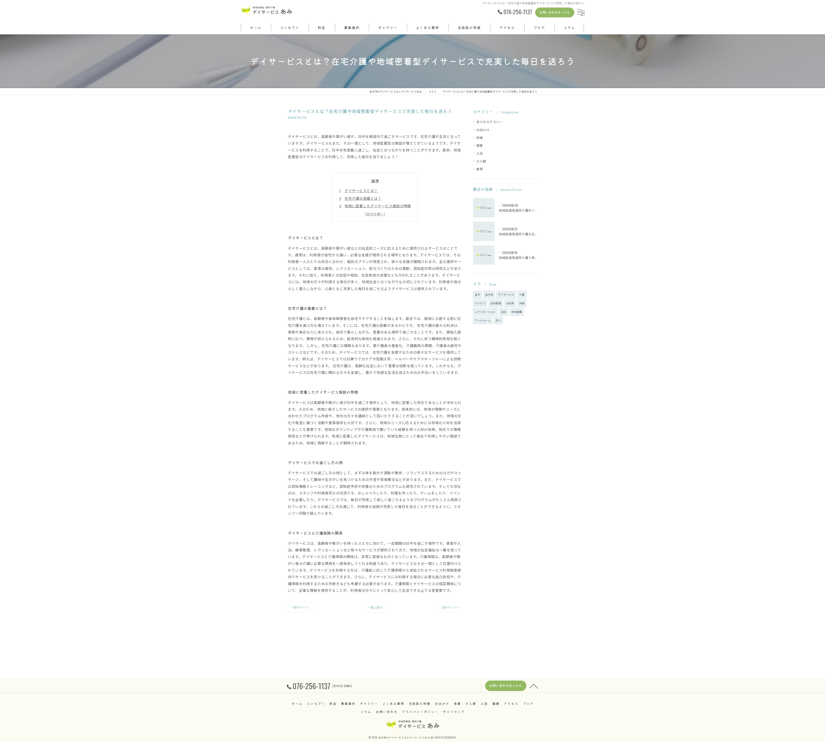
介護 (521, 294)
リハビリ (480, 303)
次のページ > (450, 607)
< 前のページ (300, 607)
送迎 (503, 312)
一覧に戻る (375, 607)
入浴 (479, 153)
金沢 (477, 294)
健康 (479, 145)
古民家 (510, 303)
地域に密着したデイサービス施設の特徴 (378, 205)
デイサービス (506, 294)
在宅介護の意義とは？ (363, 198)
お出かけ (482, 129)
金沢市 (489, 294)
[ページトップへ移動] (534, 686)
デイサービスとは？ (361, 190)
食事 (479, 169)
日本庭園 (495, 303)
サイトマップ (454, 711)
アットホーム (482, 320)
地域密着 (516, 312)
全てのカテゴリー (489, 121)
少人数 (481, 161)
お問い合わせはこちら (554, 12)
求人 (498, 320)
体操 (479, 137)
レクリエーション (485, 312)
